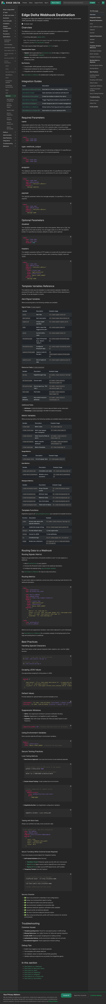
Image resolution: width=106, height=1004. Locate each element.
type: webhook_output (96, 26)
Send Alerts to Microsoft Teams (31, 89)
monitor (26, 55)
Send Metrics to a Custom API (31, 110)
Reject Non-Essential (80, 995)
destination (33, 31)
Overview (92, 14)
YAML (46, 127)
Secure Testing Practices (96, 93)
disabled (92, 39)
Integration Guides (95, 17)
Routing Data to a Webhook (95, 61)
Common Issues (94, 100)
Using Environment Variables (95, 89)
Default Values (94, 83)
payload (92, 32)
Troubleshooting (95, 97)
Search (93, 2)
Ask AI (99, 2)
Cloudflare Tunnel (32, 862)
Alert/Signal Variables (95, 51)
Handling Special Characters (94, 76)
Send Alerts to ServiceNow (30, 96)
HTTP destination (39, 42)
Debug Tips (93, 103)
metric (43, 37)
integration (41, 55)
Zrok (28, 864)
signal (39, 37)
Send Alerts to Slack (28, 93)
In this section (94, 106)
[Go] (103, 2)
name (91, 23)
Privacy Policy (53, 1001)
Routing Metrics (94, 68)
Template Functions (95, 57)
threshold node (46, 53)
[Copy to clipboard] (70, 136)
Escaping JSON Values (96, 80)
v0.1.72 (50, 46)
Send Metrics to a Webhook (30, 107)
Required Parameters (96, 20)
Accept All (66, 995)
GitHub (33, 864)
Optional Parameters (96, 36)
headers (92, 42)
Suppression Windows (96, 86)
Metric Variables (94, 54)
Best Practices (94, 72)
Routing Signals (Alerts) (96, 65)
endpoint (92, 29)
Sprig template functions (42, 514)
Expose (29, 867)
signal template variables (48, 568)
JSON (66, 196)
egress (44, 173)
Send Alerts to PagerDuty (29, 100)
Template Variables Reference (95, 46)
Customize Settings (96, 995)
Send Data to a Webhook (31, 75)
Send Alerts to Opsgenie (29, 103)
